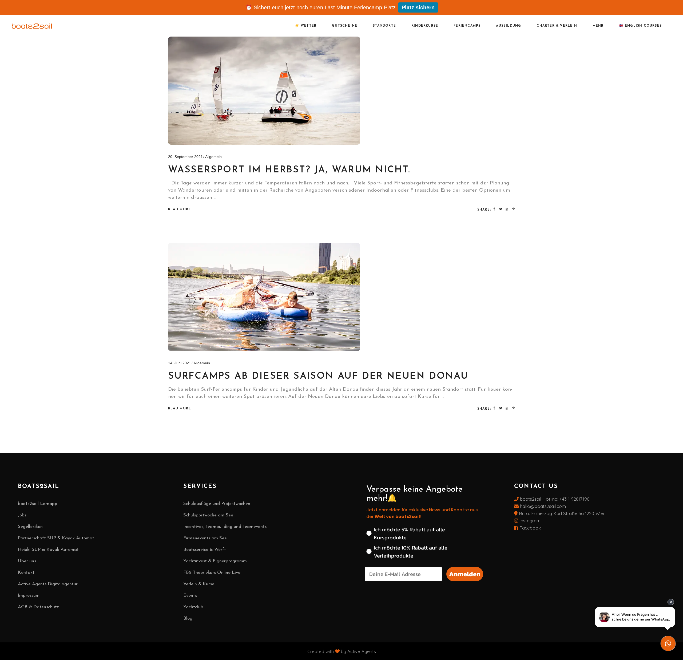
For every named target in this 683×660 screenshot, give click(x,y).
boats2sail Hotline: (539, 499)
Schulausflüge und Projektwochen (216, 503)
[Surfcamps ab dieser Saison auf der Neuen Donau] (264, 297)
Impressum (28, 595)
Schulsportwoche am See (208, 515)
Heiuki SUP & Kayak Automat (48, 549)
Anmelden (465, 574)
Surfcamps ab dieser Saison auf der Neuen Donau (318, 376)
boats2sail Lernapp (37, 503)
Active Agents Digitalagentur (48, 584)
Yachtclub (193, 607)
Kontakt (26, 572)
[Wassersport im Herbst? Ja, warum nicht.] (264, 91)
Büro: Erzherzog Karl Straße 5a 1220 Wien (562, 513)
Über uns (27, 561)
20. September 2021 (185, 157)
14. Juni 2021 (179, 363)
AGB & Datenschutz (38, 607)
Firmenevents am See (205, 538)
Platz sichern (418, 7)
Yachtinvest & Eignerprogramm (215, 561)
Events (190, 595)
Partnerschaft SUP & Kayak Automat (56, 538)
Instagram (529, 520)
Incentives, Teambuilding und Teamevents (225, 526)
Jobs (22, 515)
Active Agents (361, 651)
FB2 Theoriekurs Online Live (211, 572)
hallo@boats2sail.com (542, 506)
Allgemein (213, 157)
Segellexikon (30, 526)
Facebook (529, 528)
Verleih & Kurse (198, 584)
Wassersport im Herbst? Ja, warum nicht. (289, 170)
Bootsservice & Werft (204, 549)
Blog (187, 618)
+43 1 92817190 (574, 499)
